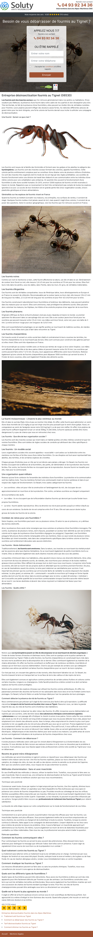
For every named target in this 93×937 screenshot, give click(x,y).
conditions (49, 66)
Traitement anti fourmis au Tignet (17, 916)
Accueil (5, 934)
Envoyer (46, 75)
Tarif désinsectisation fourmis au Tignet (20, 923)
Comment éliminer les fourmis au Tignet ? (21, 927)
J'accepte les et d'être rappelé (47, 67)
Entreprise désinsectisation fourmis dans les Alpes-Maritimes (26, 913)
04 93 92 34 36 (77, 5)
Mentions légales (17, 934)
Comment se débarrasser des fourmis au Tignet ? (24, 920)
